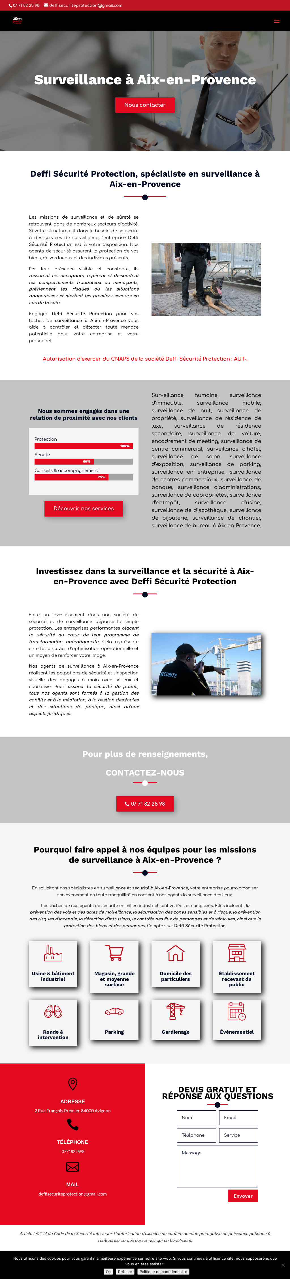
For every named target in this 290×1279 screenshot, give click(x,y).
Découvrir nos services (84, 508)
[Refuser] (283, 1265)
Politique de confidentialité (163, 1271)
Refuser (125, 1271)
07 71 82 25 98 (148, 804)
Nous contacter (145, 105)
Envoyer (243, 1196)
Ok (108, 1271)
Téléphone (72, 1142)
